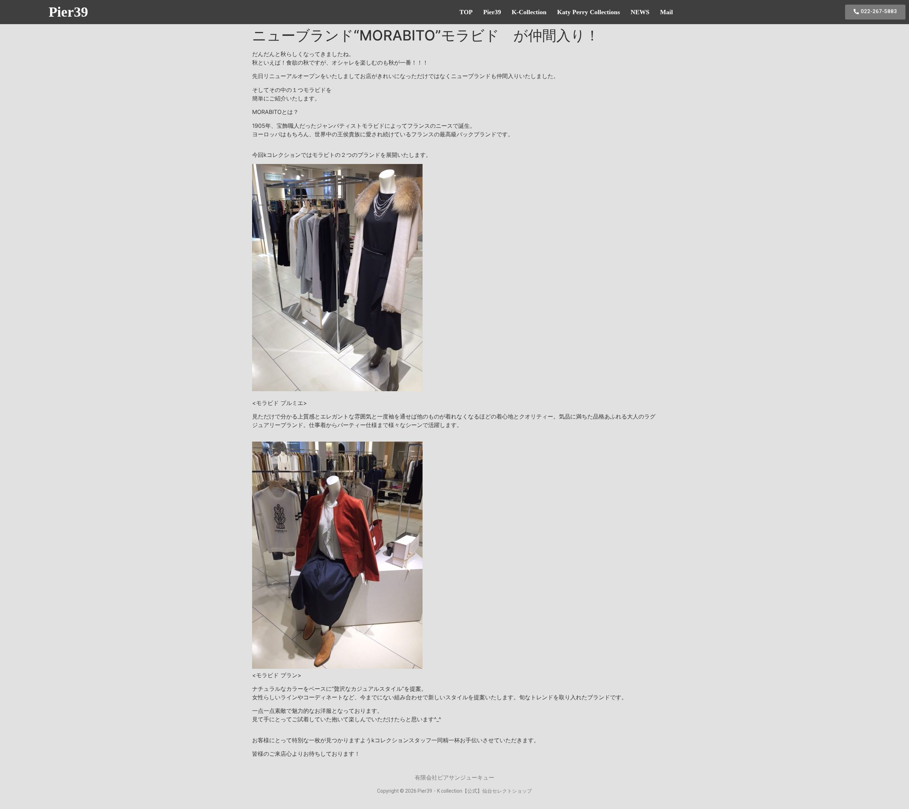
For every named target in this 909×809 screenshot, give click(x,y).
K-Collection (529, 12)
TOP (466, 12)
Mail (666, 12)
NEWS (640, 12)
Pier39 (68, 12)
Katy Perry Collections (588, 12)
